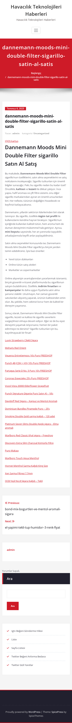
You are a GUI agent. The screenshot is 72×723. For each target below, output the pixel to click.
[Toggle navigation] (36, 30)
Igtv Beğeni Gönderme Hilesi (26, 631)
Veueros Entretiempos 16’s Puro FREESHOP (28, 355)
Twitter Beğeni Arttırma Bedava (28, 656)
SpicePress (57, 712)
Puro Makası (12, 450)
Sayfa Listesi (18, 648)
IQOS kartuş (11, 141)
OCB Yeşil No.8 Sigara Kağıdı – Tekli (24, 481)
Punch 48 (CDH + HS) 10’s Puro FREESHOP (28, 363)
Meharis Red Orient (15, 348)
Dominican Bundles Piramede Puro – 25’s (27, 408)
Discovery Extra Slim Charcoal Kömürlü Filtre (29, 443)
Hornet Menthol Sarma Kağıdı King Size (26, 465)
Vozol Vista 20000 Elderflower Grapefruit (27, 386)
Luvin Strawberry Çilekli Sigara (21, 340)
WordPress (34, 712)
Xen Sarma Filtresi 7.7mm (19, 473)
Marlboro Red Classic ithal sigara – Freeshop (29, 435)
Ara (9, 578)
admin (16, 133)
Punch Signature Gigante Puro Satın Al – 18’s (29, 393)
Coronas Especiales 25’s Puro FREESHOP (27, 378)
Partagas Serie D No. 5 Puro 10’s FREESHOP (28, 370)
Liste (14, 639)
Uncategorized (41, 133)
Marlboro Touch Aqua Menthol (22, 458)
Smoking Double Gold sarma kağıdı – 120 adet (30, 416)
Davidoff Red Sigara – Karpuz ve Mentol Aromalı (31, 401)
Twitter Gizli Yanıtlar (22, 665)
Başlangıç (36, 73)
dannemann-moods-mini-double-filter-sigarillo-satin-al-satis (38, 78)
